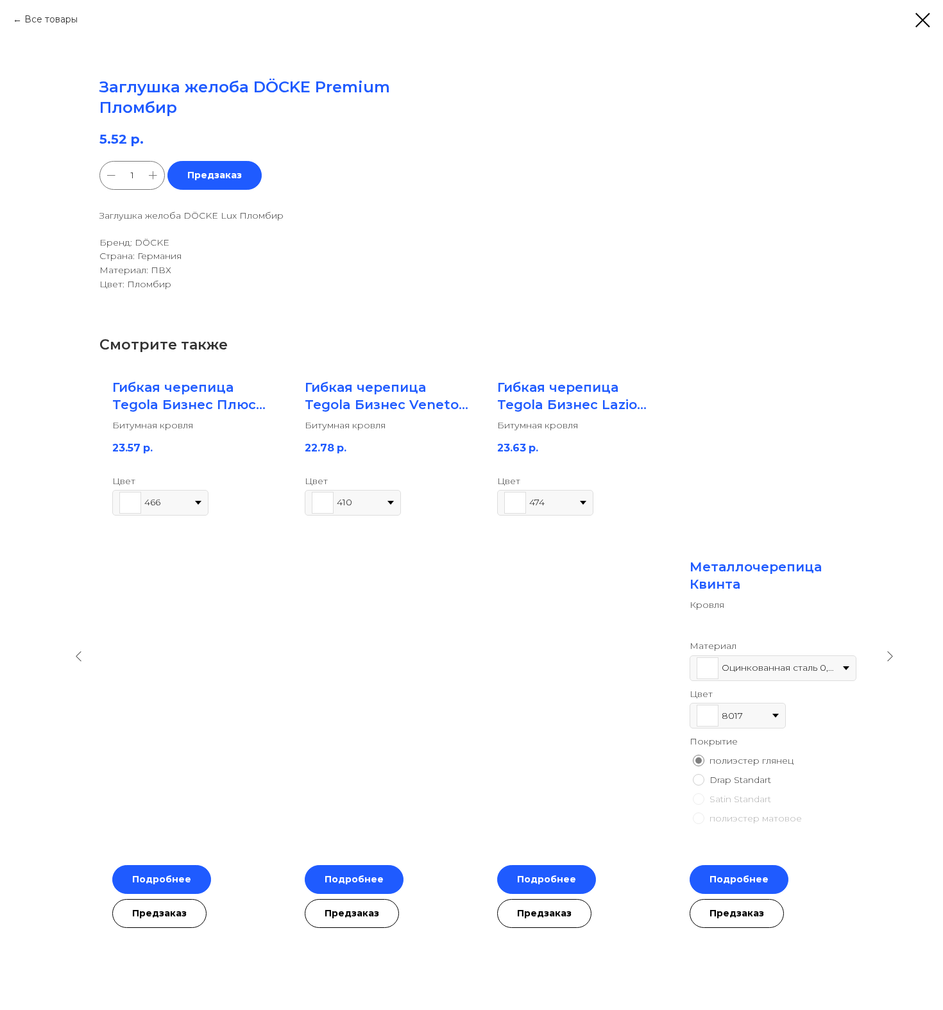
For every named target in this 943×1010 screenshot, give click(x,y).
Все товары (51, 19)
